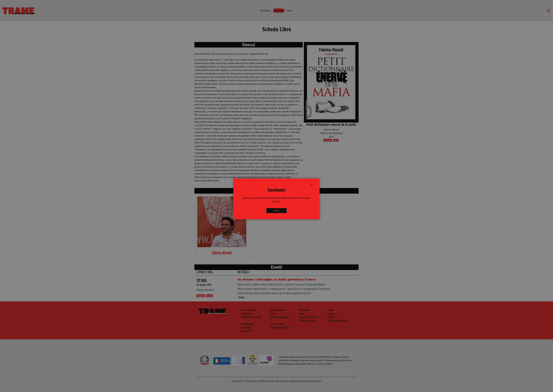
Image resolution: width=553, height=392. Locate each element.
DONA (276, 210)
